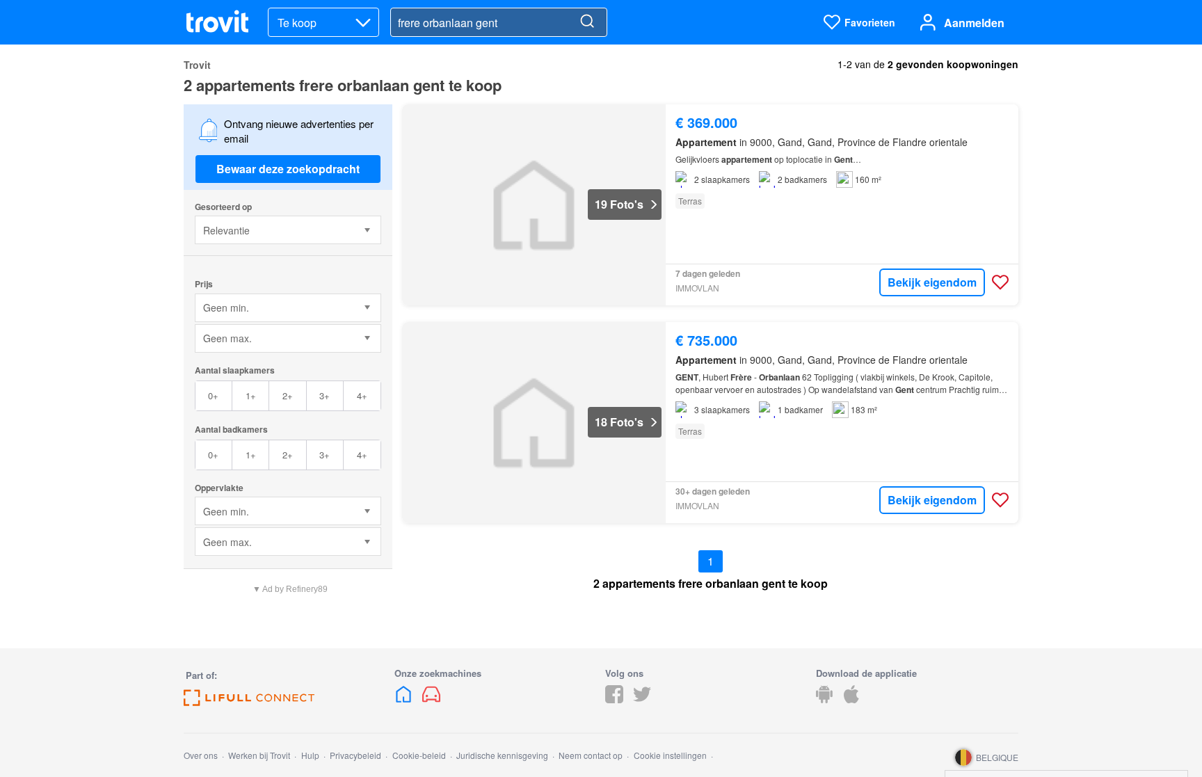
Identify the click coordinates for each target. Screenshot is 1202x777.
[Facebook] (614, 699)
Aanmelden (974, 23)
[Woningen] (404, 699)
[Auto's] (431, 699)
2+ (287, 395)
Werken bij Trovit (259, 755)
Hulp (310, 755)
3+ (324, 395)
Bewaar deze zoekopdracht (288, 169)
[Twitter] (642, 699)
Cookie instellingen (670, 755)
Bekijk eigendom (932, 282)
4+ (362, 395)
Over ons (201, 755)
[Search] (587, 22)
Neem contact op (591, 755)
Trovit (197, 65)
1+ (251, 395)
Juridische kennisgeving (502, 755)
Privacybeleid (355, 755)
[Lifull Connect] (249, 702)
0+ (213, 395)
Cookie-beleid (419, 755)
